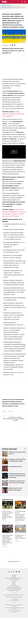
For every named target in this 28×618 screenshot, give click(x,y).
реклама (14, 576)
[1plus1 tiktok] (13, 571)
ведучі (14, 582)
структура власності (14, 585)
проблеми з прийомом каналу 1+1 (14, 578)
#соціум (10, 411)
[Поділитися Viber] (14, 45)
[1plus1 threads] (11, 571)
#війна (4, 411)
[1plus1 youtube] (19, 571)
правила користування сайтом (14, 588)
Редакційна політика (14, 590)
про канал (14, 575)
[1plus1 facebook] (16, 571)
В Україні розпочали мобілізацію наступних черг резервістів (13, 114)
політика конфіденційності (14, 587)
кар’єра (14, 581)
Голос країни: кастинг (6, 5)
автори (14, 584)
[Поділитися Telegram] (10, 45)
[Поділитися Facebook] (12, 45)
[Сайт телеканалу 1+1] (4, 2)
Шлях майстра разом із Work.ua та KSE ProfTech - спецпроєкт (14, 7)
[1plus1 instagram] (8, 571)
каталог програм (14, 579)
